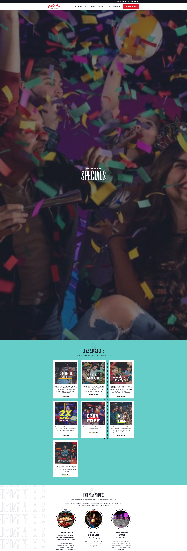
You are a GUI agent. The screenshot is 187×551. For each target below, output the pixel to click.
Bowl (93, 6)
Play (86, 6)
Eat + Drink (78, 6)
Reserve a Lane (131, 6)
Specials (101, 6)
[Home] (54, 6)
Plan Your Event (114, 6)
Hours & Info (135, 1)
